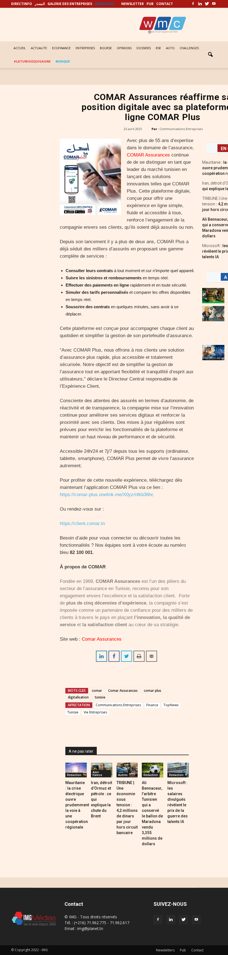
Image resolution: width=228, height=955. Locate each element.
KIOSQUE (63, 61)
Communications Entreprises (181, 129)
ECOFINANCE (61, 48)
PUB (150, 3)
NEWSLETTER (132, 3)
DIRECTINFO (21, 3)
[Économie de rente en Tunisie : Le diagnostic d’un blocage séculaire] (213, 295)
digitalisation (78, 697)
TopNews (171, 705)
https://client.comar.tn (82, 523)
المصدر (40, 3)
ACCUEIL (20, 48)
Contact (197, 950)
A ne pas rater (81, 751)
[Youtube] (214, 4)
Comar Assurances (102, 639)
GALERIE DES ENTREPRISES (70, 3)
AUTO (170, 48)
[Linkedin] (200, 4)
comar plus (152, 690)
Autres (123, 775)
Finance (152, 705)
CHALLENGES (189, 48)
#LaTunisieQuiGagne (32, 61)
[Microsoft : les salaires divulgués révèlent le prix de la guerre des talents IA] (178, 770)
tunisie (100, 697)
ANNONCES (104, 3)
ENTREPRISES (85, 48)
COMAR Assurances (148, 155)
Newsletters (165, 950)
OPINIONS (124, 48)
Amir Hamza (97, 773)
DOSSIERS (144, 48)
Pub (183, 950)
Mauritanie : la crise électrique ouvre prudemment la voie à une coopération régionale (77, 804)
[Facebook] (193, 4)
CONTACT (164, 3)
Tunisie (72, 712)
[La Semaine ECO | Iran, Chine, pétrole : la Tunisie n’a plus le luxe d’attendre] (213, 352)
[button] (210, 54)
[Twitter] (207, 4)
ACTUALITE (39, 48)
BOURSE (106, 48)
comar (97, 690)
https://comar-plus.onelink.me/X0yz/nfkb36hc (107, 494)
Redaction (74, 775)
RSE (158, 48)
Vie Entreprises (95, 712)
